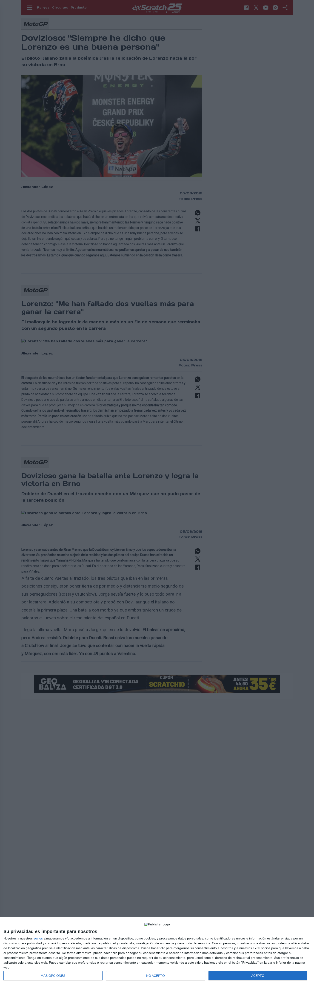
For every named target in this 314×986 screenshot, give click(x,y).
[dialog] (157, 951)
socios (38, 938)
